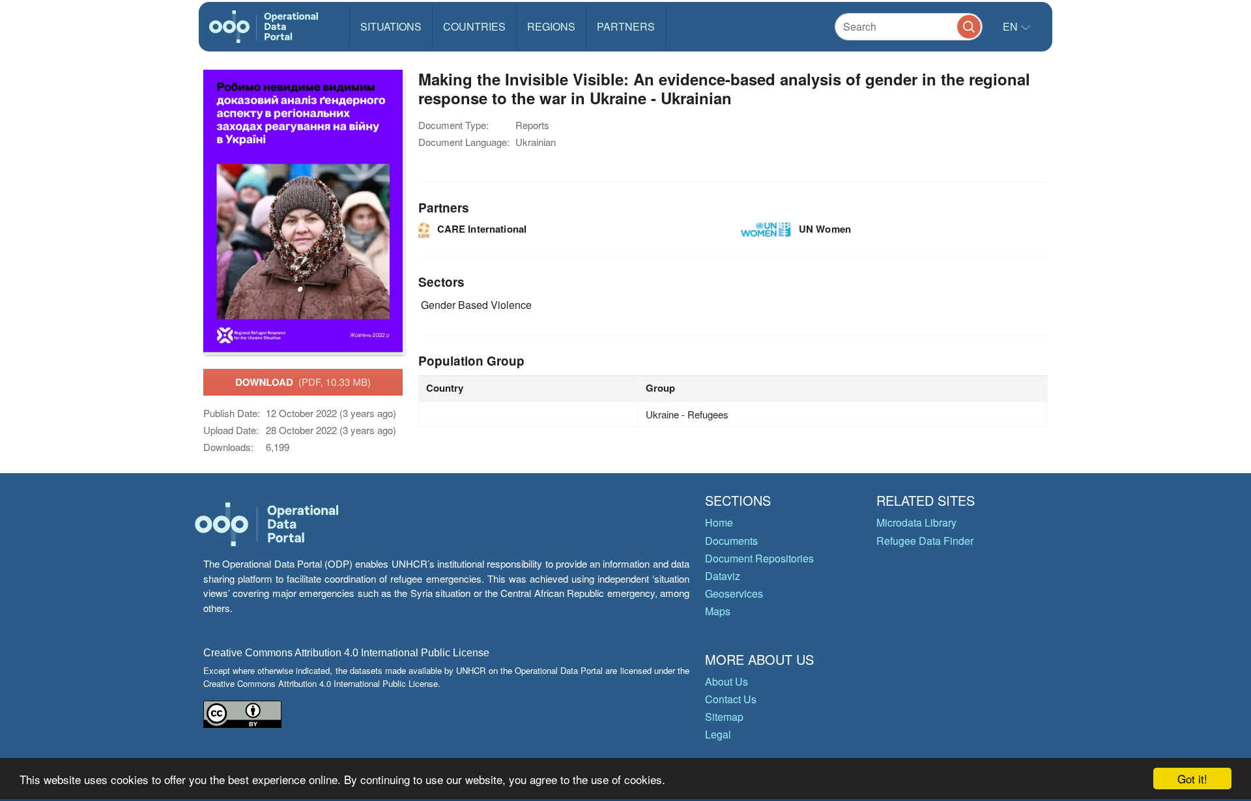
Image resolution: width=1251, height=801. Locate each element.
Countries (474, 26)
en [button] (1011, 26)
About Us (726, 681)
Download (303, 382)
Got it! (1192, 778)
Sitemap (724, 716)
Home (719, 522)
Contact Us (730, 699)
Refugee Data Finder (924, 540)
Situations (391, 26)
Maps (717, 611)
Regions (551, 26)
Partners (626, 26)
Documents (731, 540)
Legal (718, 734)
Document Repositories (759, 558)
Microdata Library (916, 522)
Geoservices (734, 593)
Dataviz (722, 575)
